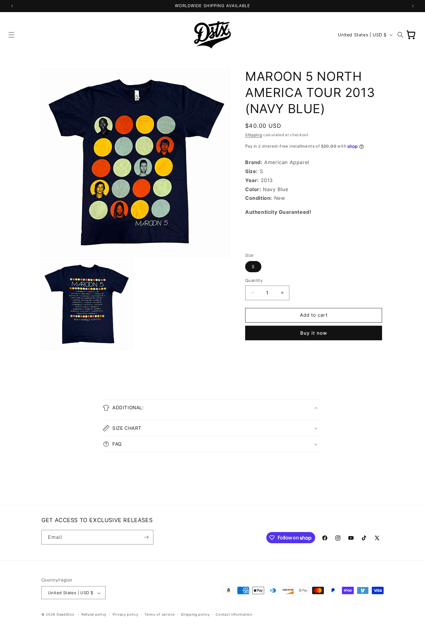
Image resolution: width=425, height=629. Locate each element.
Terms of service (159, 614)
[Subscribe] (146, 537)
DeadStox (65, 615)
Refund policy (94, 614)
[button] (11, 35)
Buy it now (313, 333)
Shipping (253, 134)
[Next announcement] (413, 6)
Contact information (234, 614)
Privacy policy (125, 614)
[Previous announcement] (12, 6)
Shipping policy (195, 614)
